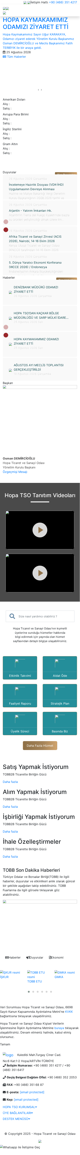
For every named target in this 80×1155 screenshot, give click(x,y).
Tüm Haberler (16, 56)
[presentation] (38, 89)
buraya (59, 1028)
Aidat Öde (60, 675)
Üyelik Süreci (20, 731)
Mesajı (22, 472)
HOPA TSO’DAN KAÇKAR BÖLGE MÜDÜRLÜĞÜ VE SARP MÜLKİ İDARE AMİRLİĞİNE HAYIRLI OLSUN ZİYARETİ (40, 315)
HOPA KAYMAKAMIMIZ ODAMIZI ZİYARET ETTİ (36, 341)
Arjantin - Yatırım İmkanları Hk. (30, 210)
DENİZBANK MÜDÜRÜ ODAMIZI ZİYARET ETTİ (36, 289)
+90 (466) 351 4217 (63, 2)
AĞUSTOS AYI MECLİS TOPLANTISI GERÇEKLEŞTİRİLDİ (38, 367)
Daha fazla (10, 782)
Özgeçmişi (10, 472)
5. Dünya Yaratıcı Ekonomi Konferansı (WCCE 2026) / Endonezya (35, 265)
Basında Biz (60, 731)
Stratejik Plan (60, 703)
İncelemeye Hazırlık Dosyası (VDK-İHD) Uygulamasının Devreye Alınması (36, 187)
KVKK (69, 1011)
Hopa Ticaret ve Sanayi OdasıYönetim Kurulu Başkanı (24, 463)
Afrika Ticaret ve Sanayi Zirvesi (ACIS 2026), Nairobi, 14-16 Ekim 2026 (35, 239)
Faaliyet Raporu (20, 703)
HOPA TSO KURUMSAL (19, 1107)
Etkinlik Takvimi (20, 675)
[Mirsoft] (39, 1141)
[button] (6, 229)
